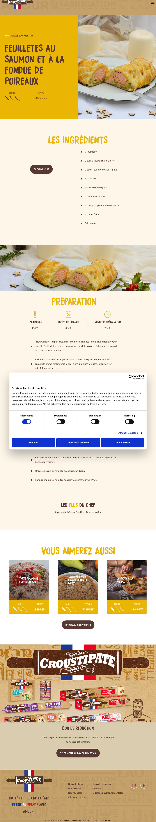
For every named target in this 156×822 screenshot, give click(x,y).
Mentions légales (70, 820)
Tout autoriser (122, 442)
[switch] (61, 421)
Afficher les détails (128, 433)
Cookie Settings (84, 820)
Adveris (108, 820)
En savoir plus (41, 169)
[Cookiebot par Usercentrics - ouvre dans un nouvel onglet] (131, 377)
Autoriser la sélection (78, 442)
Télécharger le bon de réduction (78, 753)
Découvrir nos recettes (78, 625)
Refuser (33, 442)
